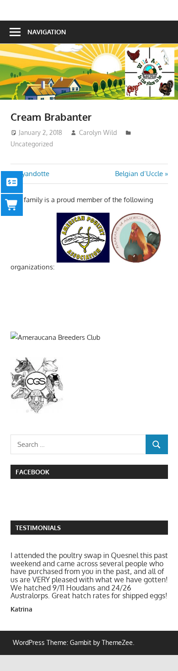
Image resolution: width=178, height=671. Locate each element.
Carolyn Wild (98, 132)
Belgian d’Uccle (139, 173)
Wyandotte (32, 173)
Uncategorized (31, 144)
